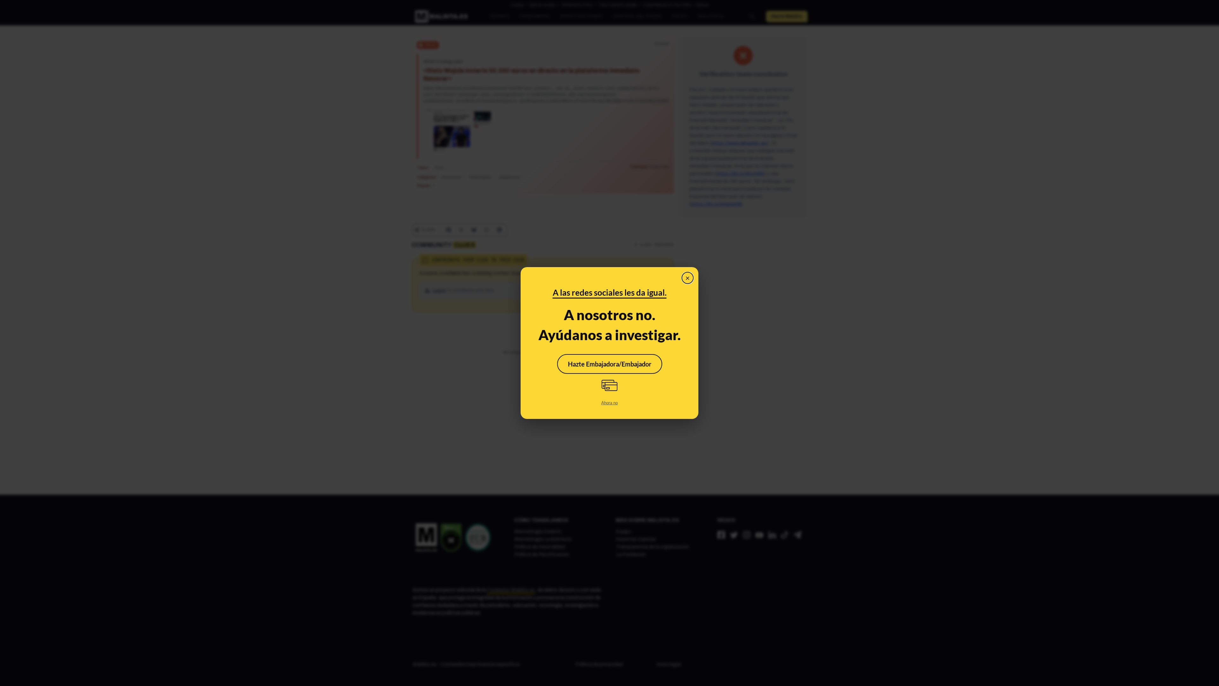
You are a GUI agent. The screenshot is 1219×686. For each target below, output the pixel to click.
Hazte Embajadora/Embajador (609, 364)
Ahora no (609, 402)
